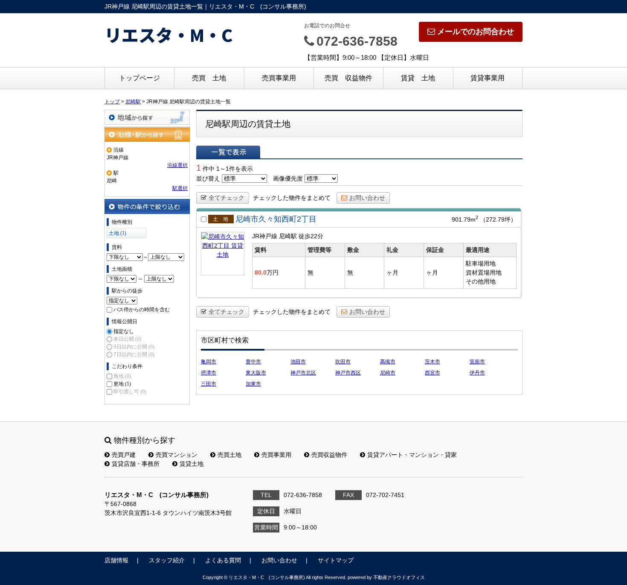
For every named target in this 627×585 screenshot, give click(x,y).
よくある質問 (223, 560)
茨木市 (432, 362)
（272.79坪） (498, 219)
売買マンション (176, 454)
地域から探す (147, 117)
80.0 (261, 272)
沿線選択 (177, 165)
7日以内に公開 (133, 354)
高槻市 (387, 362)
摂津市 (208, 373)
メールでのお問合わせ (475, 31)
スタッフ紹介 (167, 560)
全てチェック (226, 197)
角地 (122, 376)
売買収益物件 (329, 454)
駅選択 (180, 188)
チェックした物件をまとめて (292, 197)
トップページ (139, 78)
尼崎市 (387, 373)
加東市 (253, 384)
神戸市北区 (303, 373)
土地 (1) (117, 233)
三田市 (208, 384)
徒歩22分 (311, 236)
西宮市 (432, 373)
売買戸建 (124, 454)
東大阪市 (256, 373)
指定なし (123, 331)
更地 (122, 384)
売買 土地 (209, 78)
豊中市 (253, 362)
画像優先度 (288, 178)
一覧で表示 (228, 152)
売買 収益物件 (348, 78)
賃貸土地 (191, 463)
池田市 (298, 362)
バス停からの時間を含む (141, 310)
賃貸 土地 (418, 78)
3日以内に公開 (133, 347)
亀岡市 (208, 362)
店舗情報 (116, 560)
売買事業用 (279, 78)
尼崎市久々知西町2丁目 (275, 219)
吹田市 (343, 362)
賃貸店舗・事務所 (136, 463)
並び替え (208, 178)
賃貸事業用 (487, 78)
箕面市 (477, 362)
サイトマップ (336, 560)
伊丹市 (477, 373)
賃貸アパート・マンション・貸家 (412, 454)
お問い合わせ (367, 197)
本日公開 (127, 339)
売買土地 (229, 454)
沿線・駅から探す (147, 134)
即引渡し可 (129, 392)
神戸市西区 (348, 373)
